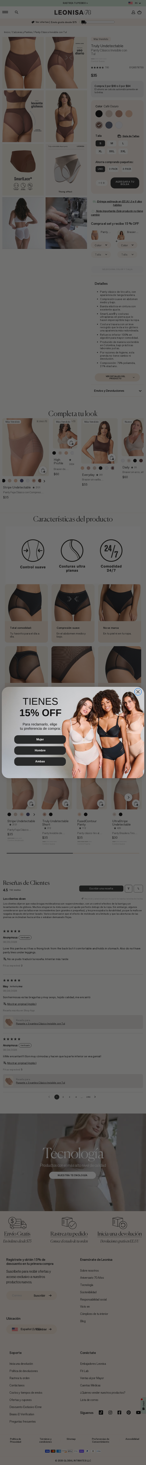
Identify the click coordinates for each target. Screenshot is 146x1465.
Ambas (40, 761)
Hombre (40, 750)
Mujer (40, 739)
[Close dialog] (138, 691)
